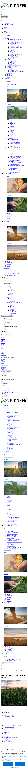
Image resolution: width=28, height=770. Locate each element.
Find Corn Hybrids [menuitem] (14, 46)
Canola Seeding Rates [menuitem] (15, 160)
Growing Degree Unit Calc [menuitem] (16, 162)
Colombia (12, 306)
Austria (11, 298)
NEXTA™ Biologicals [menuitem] (12, 66)
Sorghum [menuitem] (9, 67)
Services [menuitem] (9, 166)
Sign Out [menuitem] (6, 28)
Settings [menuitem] (5, 27)
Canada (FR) (13, 311)
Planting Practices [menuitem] (14, 144)
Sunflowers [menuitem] (9, 73)
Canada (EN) (13, 310)
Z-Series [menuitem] (12, 50)
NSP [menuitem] (11, 69)
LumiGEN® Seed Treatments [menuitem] (14, 65)
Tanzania (12, 291)
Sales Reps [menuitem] (6, 268)
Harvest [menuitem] (11, 134)
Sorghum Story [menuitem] (13, 70)
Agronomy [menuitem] (6, 78)
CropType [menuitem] (9, 119)
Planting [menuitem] (11, 131)
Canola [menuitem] (8, 74)
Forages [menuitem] (8, 59)
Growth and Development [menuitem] (16, 140)
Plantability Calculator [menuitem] (15, 157)
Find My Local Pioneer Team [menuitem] (13, 274)
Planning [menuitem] (12, 130)
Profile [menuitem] (5, 25)
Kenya (11, 289)
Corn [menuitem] (8, 38)
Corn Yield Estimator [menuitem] (14, 164)
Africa (8, 286)
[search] (1, 14)
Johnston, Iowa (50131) (6, 371)
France (11, 299)
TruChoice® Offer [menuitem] (11, 169)
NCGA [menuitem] (11, 45)
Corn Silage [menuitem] (12, 62)
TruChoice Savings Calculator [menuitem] (17, 170)
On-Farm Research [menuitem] (14, 139)
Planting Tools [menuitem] (10, 154)
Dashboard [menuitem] (6, 23)
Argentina (12, 303)
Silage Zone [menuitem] (12, 146)
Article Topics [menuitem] (10, 138)
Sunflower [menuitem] (12, 127)
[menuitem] (11, 84)
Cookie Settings (14, 767)
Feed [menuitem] (11, 136)
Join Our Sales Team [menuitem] (11, 275)
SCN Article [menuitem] (12, 58)
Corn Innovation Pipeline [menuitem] (15, 39)
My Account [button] (4, 17)
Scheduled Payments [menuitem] (8, 24)
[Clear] (4, 324)
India (11, 295)
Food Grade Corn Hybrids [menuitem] (16, 47)
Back (5, 31)
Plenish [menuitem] (11, 53)
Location (6, 321)
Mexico (11, 307)
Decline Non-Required (20, 764)
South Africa (13, 290)
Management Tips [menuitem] (14, 43)
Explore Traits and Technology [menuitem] (17, 41)
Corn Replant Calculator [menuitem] (15, 158)
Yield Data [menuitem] (6, 221)
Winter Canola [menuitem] (10, 75)
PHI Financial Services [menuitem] (15, 172)
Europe (8, 297)
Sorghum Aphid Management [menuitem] (17, 71)
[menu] (1, 1)
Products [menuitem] (6, 32)
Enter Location (4, 374)
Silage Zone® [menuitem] (13, 61)
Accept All (7, 764)
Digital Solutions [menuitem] (13, 168)
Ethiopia (12, 287)
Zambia (11, 293)
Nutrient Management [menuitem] (15, 143)
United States (4, 277)
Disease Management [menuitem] (15, 147)
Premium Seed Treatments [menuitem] (16, 42)
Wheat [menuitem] (8, 77)
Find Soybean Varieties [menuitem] (15, 57)
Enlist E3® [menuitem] (12, 51)
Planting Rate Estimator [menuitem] (15, 156)
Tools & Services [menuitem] (8, 148)
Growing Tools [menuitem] (10, 161)
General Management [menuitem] (15, 142)
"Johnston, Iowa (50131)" (6, 315)
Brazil (11, 305)
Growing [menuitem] (12, 132)
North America (10, 309)
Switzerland (12, 301)
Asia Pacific (9, 294)
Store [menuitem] (11, 135)
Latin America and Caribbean (13, 302)
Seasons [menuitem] (8, 128)
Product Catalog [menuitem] (7, 173)
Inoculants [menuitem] (12, 63)
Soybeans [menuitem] (9, 49)
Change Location (9, 319)
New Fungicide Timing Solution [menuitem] (17, 165)
